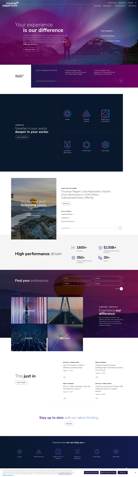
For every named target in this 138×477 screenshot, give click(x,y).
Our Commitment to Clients (110, 41)
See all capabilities (22, 137)
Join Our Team (112, 3)
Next (121, 81)
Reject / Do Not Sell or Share (108, 472)
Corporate (64, 218)
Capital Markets (66, 214)
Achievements (122, 3)
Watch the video (30, 49)
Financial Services (67, 221)
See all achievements (33, 215)
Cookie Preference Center (91, 472)
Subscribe (69, 424)
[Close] (135, 472)
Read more (66, 204)
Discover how (68, 442)
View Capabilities (107, 31)
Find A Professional (107, 36)
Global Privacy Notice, (65, 474)
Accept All (122, 472)
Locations (130, 3)
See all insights (21, 382)
